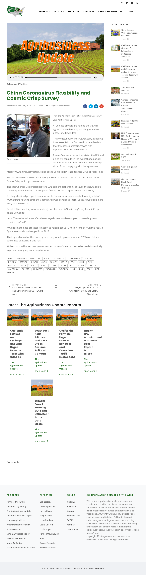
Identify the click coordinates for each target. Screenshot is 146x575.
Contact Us (72, 529)
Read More (16, 374)
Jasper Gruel (46, 515)
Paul (42, 538)
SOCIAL (54, 266)
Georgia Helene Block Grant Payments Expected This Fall (130, 183)
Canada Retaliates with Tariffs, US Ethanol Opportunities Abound (129, 106)
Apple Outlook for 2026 (129, 155)
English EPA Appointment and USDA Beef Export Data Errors (93, 342)
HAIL (81, 269)
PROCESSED (51, 269)
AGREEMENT (58, 259)
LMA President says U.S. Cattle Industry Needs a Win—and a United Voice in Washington (130, 139)
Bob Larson (13, 159)
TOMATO (25, 269)
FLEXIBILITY (22, 259)
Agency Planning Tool (110, 11)
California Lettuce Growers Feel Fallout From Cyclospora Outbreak (129, 51)
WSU (72, 266)
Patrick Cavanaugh (49, 533)
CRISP (73, 262)
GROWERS (37, 269)
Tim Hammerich (48, 547)
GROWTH (24, 262)
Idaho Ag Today (14, 543)
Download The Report (19, 84)
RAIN (73, 269)
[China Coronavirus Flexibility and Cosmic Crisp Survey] (55, 48)
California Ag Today (16, 506)
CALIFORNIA (13, 269)
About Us (59, 11)
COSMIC (63, 262)
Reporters (73, 11)
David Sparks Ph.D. (49, 506)
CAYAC (130, 11)
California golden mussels (129, 168)
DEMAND (12, 262)
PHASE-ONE (35, 259)
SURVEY (53, 262)
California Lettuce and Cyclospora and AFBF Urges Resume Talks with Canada (18, 344)
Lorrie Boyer (45, 529)
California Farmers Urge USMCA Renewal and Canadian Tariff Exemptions (67, 344)
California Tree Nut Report (20, 515)
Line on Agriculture (16, 520)
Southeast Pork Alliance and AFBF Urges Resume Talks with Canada (42, 342)
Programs (44, 11)
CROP (89, 269)
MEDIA (63, 266)
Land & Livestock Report (18, 533)
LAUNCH (43, 266)
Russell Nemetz (47, 543)
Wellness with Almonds (127, 89)
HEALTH (34, 262)
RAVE (90, 262)
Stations (71, 501)
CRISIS (43, 262)
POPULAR (92, 266)
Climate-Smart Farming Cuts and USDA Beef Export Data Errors (42, 412)
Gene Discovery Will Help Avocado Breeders (129, 33)
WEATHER (63, 269)
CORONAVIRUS (74, 259)
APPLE (81, 262)
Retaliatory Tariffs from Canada (129, 122)
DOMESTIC (88, 259)
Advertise (88, 11)
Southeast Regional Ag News (21, 547)
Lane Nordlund (47, 520)
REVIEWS (12, 266)
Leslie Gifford (46, 524)
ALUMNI (81, 266)
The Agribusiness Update (59, 106)
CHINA (11, 259)
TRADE (47, 259)
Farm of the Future (16, 501)
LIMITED (33, 266)
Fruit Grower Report (16, 538)
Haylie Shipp (46, 511)
